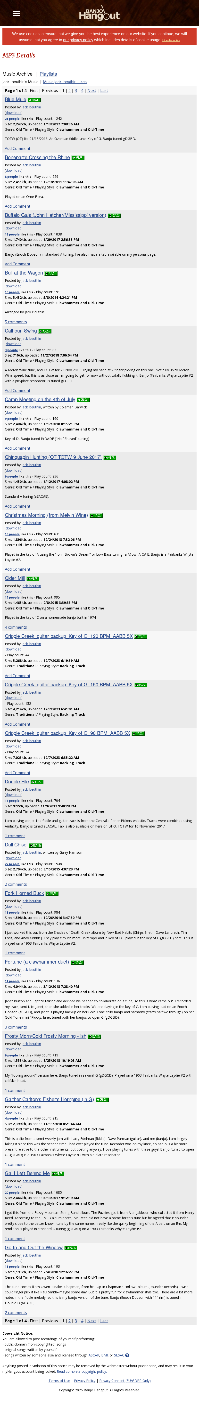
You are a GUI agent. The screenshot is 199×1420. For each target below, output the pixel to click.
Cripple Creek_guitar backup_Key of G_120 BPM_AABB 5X (69, 635)
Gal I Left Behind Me (27, 1173)
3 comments (16, 1027)
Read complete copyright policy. (82, 1371)
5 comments (16, 322)
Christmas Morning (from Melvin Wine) (46, 514)
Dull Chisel (16, 844)
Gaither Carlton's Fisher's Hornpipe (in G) (49, 1099)
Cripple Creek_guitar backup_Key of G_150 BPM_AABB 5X (69, 684)
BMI (104, 1355)
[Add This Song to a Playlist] (34, 99)
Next (91, 90)
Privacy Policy (84, 1380)
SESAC (119, 1355)
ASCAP (94, 1355)
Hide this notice (171, 40)
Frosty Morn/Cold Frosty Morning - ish (45, 1035)
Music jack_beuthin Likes (65, 81)
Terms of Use (59, 1380)
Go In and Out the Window (34, 1247)
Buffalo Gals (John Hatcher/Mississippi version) (55, 214)
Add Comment (17, 148)
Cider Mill (15, 577)
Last (104, 90)
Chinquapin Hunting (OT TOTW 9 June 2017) (53, 456)
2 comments (16, 884)
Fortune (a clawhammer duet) (37, 961)
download (13, 112)
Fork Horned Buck (24, 892)
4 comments (16, 627)
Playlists (48, 73)
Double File (17, 781)
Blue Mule (15, 99)
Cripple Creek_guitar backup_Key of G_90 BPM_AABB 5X (67, 732)
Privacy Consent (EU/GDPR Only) (125, 1380)
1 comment (15, 835)
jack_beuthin (31, 107)
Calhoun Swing (21, 330)
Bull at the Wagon (24, 272)
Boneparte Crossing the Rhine (37, 157)
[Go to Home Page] (100, 13)
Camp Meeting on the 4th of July (40, 399)
